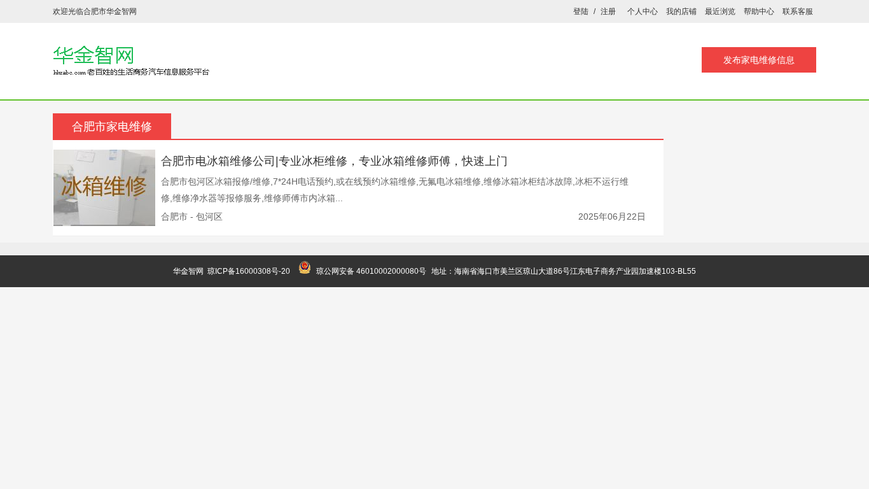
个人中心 (642, 11)
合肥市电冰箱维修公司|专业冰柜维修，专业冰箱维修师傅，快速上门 (334, 161)
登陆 (580, 11)
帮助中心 (759, 11)
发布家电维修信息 (759, 60)
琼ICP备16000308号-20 (248, 271)
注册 (608, 11)
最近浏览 (720, 11)
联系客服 (797, 11)
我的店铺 (681, 11)
